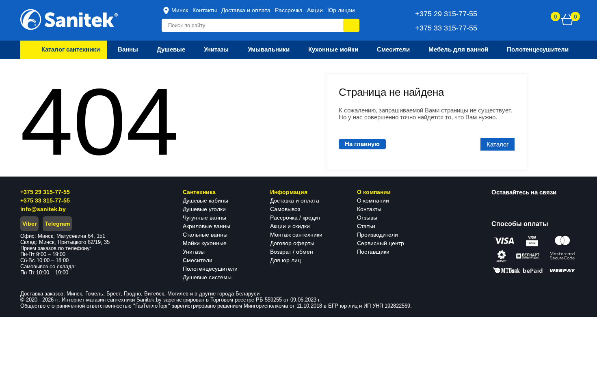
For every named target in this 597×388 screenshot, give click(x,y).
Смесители (197, 260)
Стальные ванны (205, 234)
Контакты (205, 10)
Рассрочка (289, 10)
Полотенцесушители (210, 268)
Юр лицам (341, 10)
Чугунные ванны (204, 217)
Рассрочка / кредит (295, 217)
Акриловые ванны (206, 226)
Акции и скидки (290, 226)
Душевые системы (207, 277)
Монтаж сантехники (296, 234)
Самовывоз (285, 209)
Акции (315, 10)
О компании (373, 200)
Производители (377, 234)
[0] (567, 19)
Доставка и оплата (245, 10)
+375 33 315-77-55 (45, 200)
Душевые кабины (205, 200)
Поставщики (373, 251)
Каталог (497, 144)
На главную (362, 143)
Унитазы (194, 251)
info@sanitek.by (43, 209)
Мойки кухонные (205, 243)
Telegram (57, 223)
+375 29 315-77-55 (45, 192)
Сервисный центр (380, 243)
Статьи (366, 226)
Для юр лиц (285, 260)
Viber (29, 223)
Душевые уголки (204, 209)
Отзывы (367, 217)
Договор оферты (292, 243)
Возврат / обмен (291, 251)
